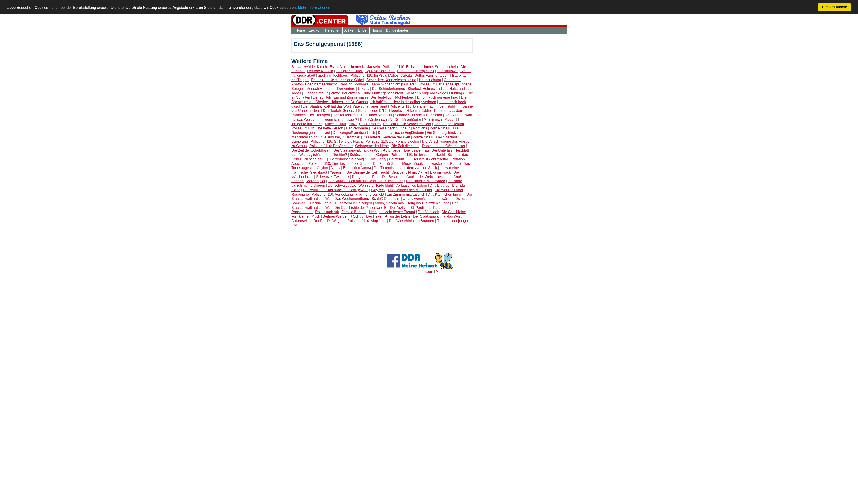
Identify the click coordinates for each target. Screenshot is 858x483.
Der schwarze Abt (342, 185)
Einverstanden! (834, 7)
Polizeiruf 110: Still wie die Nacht (337, 141)
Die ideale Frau (416, 150)
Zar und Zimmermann (351, 97)
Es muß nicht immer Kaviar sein (355, 67)
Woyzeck (378, 190)
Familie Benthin (353, 212)
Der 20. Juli (322, 97)
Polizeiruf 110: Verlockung (332, 194)
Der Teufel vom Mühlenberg (392, 97)
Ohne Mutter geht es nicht (382, 93)
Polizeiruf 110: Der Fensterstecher (392, 141)
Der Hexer (374, 216)
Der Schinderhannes (388, 89)
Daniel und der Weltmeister (443, 146)
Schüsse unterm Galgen (369, 155)
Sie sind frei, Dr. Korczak (340, 137)
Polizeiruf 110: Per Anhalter (331, 146)
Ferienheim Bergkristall (415, 71)
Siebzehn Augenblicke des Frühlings (435, 93)
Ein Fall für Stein (386, 163)
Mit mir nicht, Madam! (440, 119)
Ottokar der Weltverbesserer (428, 177)
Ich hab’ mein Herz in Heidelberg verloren (403, 102)
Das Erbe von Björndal (448, 185)
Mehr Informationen (314, 8)
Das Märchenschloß (376, 119)
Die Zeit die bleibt (405, 146)
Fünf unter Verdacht (376, 115)
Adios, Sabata (400, 75)
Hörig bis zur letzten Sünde (427, 203)
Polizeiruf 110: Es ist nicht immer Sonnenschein (420, 67)
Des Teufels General (339, 110)
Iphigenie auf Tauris (306, 124)
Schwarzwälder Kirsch (309, 67)
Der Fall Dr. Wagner (329, 221)
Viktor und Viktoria (345, 93)
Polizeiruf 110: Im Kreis (369, 75)
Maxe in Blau (335, 124)
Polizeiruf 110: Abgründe (366, 221)
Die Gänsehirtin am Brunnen (411, 221)
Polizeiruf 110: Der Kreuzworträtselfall (419, 159)
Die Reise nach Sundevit (390, 128)
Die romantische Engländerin (401, 133)
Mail (439, 271)
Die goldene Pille (365, 177)
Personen (333, 30)
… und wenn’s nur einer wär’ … (428, 199)
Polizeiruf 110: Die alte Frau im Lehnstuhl (422, 106)
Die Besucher (393, 177)
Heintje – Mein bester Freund (392, 212)
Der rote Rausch (320, 71)
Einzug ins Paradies (365, 124)
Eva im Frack (440, 172)
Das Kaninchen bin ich (446, 194)
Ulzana (363, 89)
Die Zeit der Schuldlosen (311, 150)
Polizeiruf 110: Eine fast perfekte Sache (339, 163)
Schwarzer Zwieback (332, 177)
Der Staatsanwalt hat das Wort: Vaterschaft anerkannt (345, 106)
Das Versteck (428, 212)
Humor (376, 30)
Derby (335, 168)
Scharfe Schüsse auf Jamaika (418, 115)
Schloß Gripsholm (386, 199)
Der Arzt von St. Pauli (407, 208)
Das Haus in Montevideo (425, 181)
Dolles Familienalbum (431, 75)
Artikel (349, 30)
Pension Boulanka (354, 84)
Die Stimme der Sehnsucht (367, 172)
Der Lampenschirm (449, 124)
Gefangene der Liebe (372, 146)
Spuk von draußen (380, 71)
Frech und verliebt (369, 194)
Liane (295, 190)
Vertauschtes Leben (411, 185)
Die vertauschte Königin (348, 159)
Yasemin (337, 172)
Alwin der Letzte (397, 216)
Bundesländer (397, 30)
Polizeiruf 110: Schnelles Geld (407, 124)
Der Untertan (441, 150)
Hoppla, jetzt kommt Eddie (410, 110)
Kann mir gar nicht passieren (394, 84)
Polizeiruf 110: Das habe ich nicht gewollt (335, 190)
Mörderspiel (315, 181)
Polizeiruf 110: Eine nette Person (317, 128)
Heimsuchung (430, 80)
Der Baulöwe (447, 71)
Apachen (298, 163)
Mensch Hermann (320, 89)
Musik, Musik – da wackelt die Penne (431, 163)
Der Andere (346, 89)
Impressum (424, 271)
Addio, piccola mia (389, 203)
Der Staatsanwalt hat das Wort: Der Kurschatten (365, 181)
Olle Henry (377, 159)
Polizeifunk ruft (327, 212)
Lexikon (315, 30)
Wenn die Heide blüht (375, 185)
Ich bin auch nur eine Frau (437, 97)
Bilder (363, 30)
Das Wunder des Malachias (410, 190)
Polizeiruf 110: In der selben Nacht (418, 155)
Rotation (458, 159)
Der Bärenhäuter (408, 119)
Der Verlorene (357, 128)
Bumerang (299, 141)
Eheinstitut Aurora (357, 168)
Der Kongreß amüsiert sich (354, 133)
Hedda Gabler (321, 203)
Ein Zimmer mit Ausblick (406, 194)
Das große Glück (349, 71)
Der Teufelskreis (345, 115)
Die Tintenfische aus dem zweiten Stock (405, 168)
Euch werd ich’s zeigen (353, 203)
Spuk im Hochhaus (333, 75)
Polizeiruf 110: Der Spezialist (435, 137)
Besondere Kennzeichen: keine (391, 80)
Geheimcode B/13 (372, 110)
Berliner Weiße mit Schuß (343, 216)
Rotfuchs (420, 128)
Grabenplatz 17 (316, 93)
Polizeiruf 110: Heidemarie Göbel (337, 80)
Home (300, 30)
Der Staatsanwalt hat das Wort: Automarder (367, 150)
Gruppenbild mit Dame (409, 172)
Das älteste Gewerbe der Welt (386, 137)
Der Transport (319, 115)
